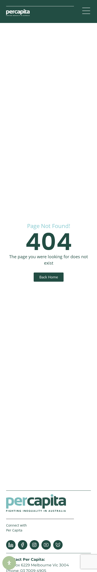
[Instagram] (34, 545)
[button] (86, 11)
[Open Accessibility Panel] (9, 563)
